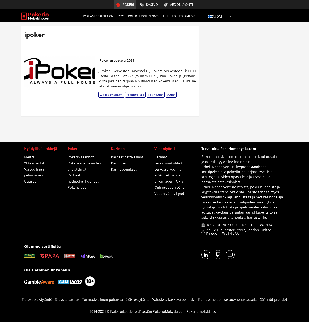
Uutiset (171, 94)
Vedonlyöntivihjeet (169, 193)
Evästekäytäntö (137, 299)
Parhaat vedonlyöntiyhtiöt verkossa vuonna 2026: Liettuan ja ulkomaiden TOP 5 (168, 169)
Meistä (29, 157)
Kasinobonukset (124, 169)
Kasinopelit (120, 163)
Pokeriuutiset (155, 94)
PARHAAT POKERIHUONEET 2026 (103, 16)
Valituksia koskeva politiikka (174, 299)
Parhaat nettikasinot (127, 157)
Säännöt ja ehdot (273, 299)
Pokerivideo (77, 187)
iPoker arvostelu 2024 (116, 60)
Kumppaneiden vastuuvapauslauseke (228, 299)
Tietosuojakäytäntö (37, 299)
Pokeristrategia (183, 16)
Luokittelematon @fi (111, 94)
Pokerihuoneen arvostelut (148, 16)
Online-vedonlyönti (169, 187)
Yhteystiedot (34, 163)
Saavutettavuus (67, 299)
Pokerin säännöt (81, 157)
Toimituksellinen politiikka (102, 299)
